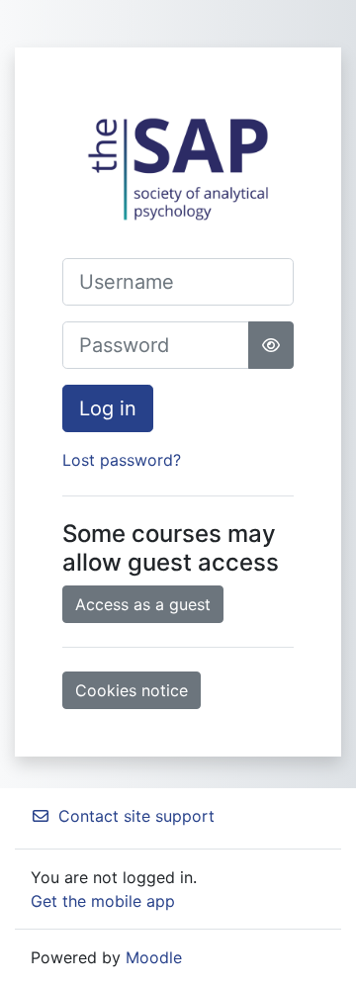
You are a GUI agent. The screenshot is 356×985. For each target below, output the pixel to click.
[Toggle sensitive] (271, 345)
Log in (107, 408)
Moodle (154, 957)
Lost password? (121, 460)
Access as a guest (143, 604)
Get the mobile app (103, 901)
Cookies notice (131, 690)
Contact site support (136, 816)
